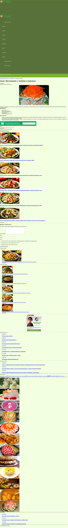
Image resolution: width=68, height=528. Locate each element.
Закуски (4, 39)
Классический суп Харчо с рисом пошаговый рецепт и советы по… (14, 283)
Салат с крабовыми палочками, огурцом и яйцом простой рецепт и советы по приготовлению (22, 220)
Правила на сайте (7, 22)
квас (21, 376)
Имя (1, 235)
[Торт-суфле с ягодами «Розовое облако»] (9, 399)
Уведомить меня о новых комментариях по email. (10, 242)
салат (13, 127)
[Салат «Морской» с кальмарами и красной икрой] (9, 433)
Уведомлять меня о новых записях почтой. (9, 244)
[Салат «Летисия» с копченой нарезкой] (9, 388)
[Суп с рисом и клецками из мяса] (9, 500)
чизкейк (63, 376)
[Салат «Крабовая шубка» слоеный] (9, 511)
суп (55, 376)
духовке (16, 376)
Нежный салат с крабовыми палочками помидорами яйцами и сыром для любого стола (21, 190)
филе (61, 376)
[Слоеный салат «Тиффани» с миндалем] (9, 455)
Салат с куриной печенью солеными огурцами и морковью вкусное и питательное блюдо (21, 145)
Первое (3, 26)
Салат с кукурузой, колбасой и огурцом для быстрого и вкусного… (14, 302)
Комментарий (3, 233)
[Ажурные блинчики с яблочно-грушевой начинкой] (9, 444)
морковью (10, 127)
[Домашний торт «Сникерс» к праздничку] (9, 466)
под (42, 376)
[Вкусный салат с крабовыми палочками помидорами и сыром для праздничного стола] (9, 203)
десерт (10, 376)
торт (59, 376)
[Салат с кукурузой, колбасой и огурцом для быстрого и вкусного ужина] (9, 158)
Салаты (3, 35)
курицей (25, 376)
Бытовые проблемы (7, 61)
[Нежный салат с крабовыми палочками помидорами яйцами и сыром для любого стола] (9, 188)
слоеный (52, 376)
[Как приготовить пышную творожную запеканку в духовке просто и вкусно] (7, 311)
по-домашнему (39, 376)
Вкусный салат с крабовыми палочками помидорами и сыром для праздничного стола (21, 205)
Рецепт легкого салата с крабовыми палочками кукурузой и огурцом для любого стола (21, 175)
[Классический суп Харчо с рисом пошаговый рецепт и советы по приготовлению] (7, 282)
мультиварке (29, 376)
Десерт (3, 48)
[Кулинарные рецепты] (5, 2)
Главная (1, 78)
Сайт (1, 239)
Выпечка (4, 43)
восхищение (2, 127)
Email (1, 237)
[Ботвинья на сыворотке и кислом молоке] (9, 410)
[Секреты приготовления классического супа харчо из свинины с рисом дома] (7, 292)
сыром (57, 376)
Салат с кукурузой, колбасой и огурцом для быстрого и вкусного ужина (17, 160)
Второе (3, 30)
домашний (13, 376)
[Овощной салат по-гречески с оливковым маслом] (9, 489)
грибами (6, 127)
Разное (3, 56)
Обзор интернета (7, 65)
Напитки (4, 52)
